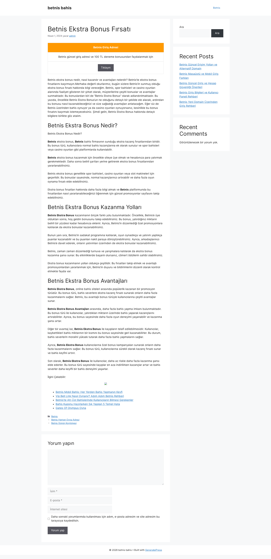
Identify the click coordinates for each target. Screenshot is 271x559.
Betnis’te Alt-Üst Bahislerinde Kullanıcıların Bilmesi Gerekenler (94, 400)
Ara (181, 27)
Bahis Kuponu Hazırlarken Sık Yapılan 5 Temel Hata (88, 404)
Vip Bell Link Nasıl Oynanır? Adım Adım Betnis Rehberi (90, 396)
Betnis (216, 7)
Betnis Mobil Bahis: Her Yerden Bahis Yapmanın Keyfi (89, 392)
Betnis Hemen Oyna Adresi (65, 419)
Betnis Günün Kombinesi (64, 423)
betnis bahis (60, 7)
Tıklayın (106, 67)
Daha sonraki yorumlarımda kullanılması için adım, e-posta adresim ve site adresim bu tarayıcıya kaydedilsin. (105, 518)
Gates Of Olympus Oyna (71, 408)
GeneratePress (153, 549)
